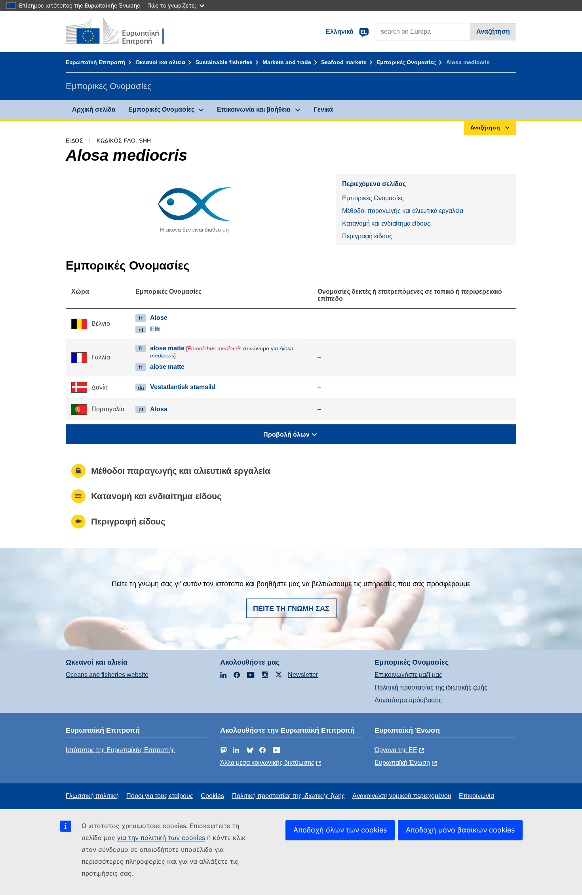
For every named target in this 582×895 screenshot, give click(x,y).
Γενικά (323, 109)
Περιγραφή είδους (367, 236)
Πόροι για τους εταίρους (159, 795)
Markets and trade (286, 62)
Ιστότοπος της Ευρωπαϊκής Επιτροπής (120, 750)
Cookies (212, 795)
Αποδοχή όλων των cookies (340, 830)
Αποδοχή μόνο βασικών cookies (460, 830)
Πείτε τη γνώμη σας (291, 608)
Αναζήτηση (493, 31)
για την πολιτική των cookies (161, 838)
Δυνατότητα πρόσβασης (408, 700)
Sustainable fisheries (224, 62)
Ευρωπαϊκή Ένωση (402, 762)
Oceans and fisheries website (107, 674)
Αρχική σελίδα (94, 109)
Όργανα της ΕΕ (396, 750)
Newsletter (303, 674)
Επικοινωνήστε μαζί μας (408, 674)
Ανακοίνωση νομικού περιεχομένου (401, 795)
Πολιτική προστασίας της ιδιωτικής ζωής (431, 687)
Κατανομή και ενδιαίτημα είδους (386, 223)
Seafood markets (344, 62)
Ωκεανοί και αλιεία (160, 62)
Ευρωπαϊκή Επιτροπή (96, 62)
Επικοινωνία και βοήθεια (254, 109)
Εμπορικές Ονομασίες (406, 62)
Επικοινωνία (476, 795)
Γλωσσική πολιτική (92, 795)
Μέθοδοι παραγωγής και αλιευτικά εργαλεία (402, 210)
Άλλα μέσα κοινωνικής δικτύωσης (267, 762)
